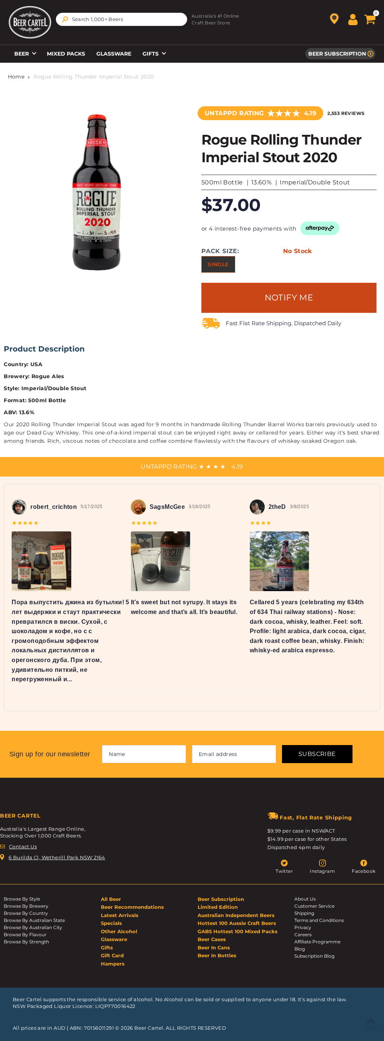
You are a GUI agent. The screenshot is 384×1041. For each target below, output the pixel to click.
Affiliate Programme (317, 941)
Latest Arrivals (119, 915)
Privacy (302, 927)
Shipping (304, 913)
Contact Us (23, 846)
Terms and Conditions (319, 920)
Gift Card (112, 955)
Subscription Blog (314, 956)
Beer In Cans (214, 947)
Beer (22, 53)
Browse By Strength (26, 941)
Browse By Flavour (25, 934)
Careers (303, 934)
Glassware (113, 53)
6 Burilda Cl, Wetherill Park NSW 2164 (57, 857)
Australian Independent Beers (236, 915)
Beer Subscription (337, 53)
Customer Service (314, 906)
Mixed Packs (66, 53)
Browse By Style (22, 899)
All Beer (111, 899)
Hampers (112, 964)
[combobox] (121, 19)
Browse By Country (26, 913)
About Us (305, 899)
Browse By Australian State (34, 920)
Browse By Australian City (33, 927)
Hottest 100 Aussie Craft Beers (237, 923)
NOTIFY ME (289, 298)
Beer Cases (212, 939)
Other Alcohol (119, 931)
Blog (299, 949)
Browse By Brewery (26, 906)
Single (218, 264)
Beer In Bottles (217, 955)
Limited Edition (218, 907)
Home (16, 76)
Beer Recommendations (132, 907)
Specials (111, 923)
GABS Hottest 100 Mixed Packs (238, 931)
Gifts (151, 53)
